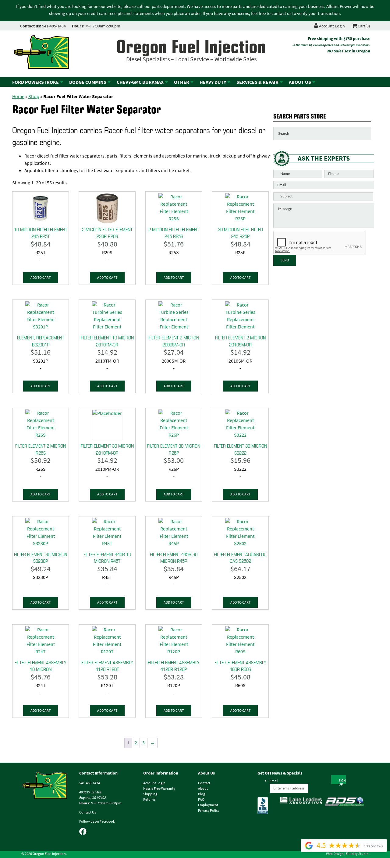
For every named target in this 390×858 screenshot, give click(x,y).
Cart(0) (363, 26)
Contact (204, 783)
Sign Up (342, 781)
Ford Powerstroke (35, 82)
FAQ (201, 799)
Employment (208, 805)
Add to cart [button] (40, 277)
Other (181, 82)
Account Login (331, 26)
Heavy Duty (213, 82)
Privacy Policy (208, 810)
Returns (149, 799)
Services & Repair (257, 82)
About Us (300, 82)
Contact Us (87, 812)
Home (18, 96)
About (203, 788)
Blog (201, 794)
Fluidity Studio (357, 853)
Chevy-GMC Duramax (140, 82)
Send (285, 260)
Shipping (150, 794)
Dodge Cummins (87, 82)
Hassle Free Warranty (159, 788)
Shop (33, 96)
